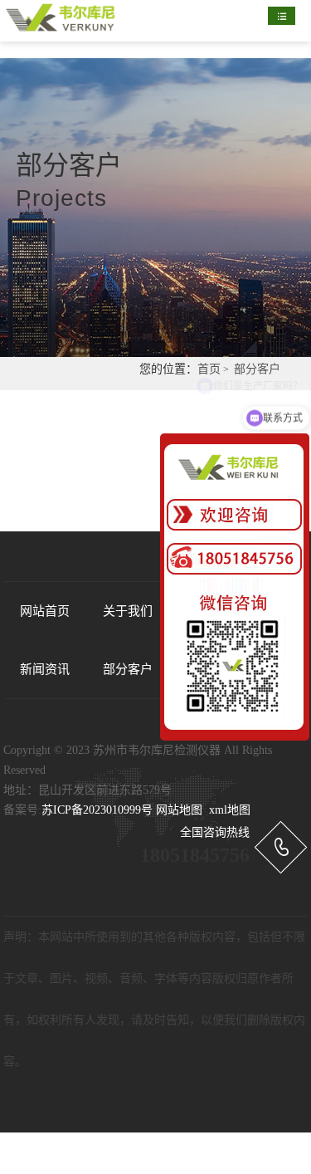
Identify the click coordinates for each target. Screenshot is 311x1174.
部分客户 (257, 369)
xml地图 (229, 810)
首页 (209, 369)
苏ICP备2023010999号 (97, 810)
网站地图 (179, 810)
